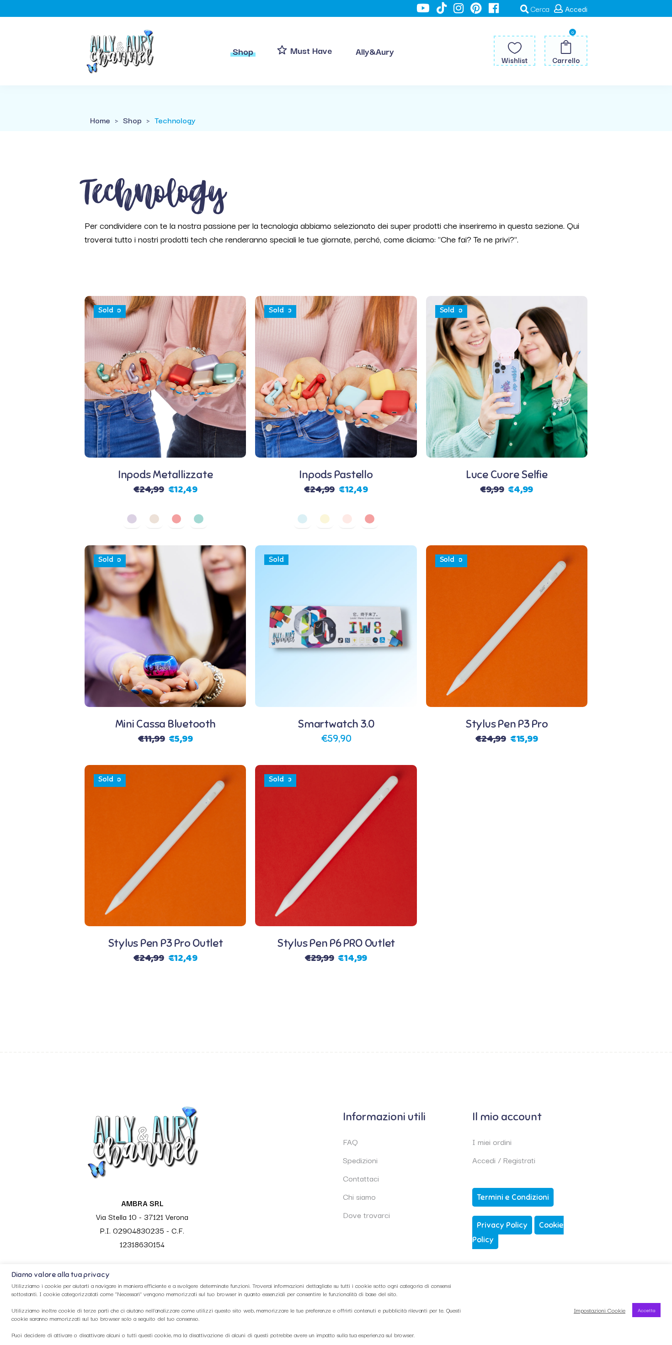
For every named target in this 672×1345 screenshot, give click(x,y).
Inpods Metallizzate (165, 474)
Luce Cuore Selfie (507, 474)
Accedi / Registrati (503, 1160)
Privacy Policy (502, 1225)
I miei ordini (492, 1141)
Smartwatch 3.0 (336, 724)
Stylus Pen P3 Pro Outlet (165, 943)
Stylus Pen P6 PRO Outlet (336, 943)
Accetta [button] (646, 1310)
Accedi (576, 9)
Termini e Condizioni (513, 1197)
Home (100, 120)
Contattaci (361, 1178)
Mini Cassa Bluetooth (165, 724)
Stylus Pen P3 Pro (506, 724)
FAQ (350, 1141)
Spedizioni (360, 1160)
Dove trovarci (366, 1214)
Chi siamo (359, 1196)
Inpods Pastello (336, 474)
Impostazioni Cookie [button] (599, 1310)
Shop (132, 120)
